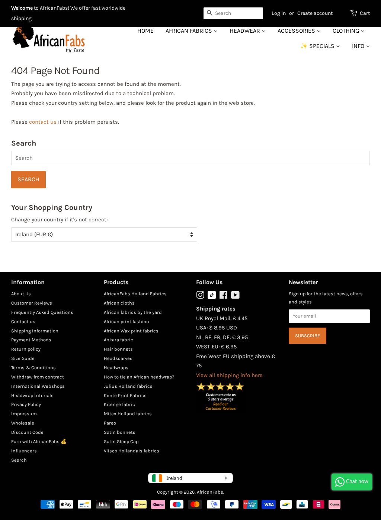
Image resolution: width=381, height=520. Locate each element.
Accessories (297, 30)
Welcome (22, 8)
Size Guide (23, 358)
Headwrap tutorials (32, 395)
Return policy (26, 349)
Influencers (24, 451)
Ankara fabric (118, 339)
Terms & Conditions (33, 367)
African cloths (119, 303)
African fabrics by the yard (133, 312)
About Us (21, 293)
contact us (43, 121)
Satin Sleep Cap (121, 441)
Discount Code (27, 432)
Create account (315, 13)
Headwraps (116, 367)
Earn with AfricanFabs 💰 (39, 441)
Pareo (110, 423)
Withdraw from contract (37, 377)
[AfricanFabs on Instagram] (200, 296)
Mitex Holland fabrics (128, 413)
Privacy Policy (26, 404)
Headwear (246, 30)
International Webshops (38, 386)
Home (145, 30)
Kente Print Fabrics (125, 395)
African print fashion (126, 321)
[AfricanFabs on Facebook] (223, 296)
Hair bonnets (118, 349)
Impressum (24, 413)
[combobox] (233, 13)
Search (19, 460)
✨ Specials (318, 45)
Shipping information (34, 331)
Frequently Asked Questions (42, 312)
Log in (279, 13)
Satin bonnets (119, 432)
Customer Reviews (31, 303)
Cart (365, 13)
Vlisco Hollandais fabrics (131, 451)
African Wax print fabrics (131, 331)
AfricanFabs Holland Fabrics (135, 293)
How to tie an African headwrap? (139, 377)
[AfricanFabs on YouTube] (235, 296)
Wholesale (22, 423)
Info (359, 45)
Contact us (23, 321)
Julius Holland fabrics (128, 386)
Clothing (347, 30)
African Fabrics (190, 30)
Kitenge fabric (119, 404)
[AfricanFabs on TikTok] (212, 297)
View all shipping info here (229, 375)
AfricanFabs (210, 492)
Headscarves (118, 358)
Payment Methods (31, 339)
